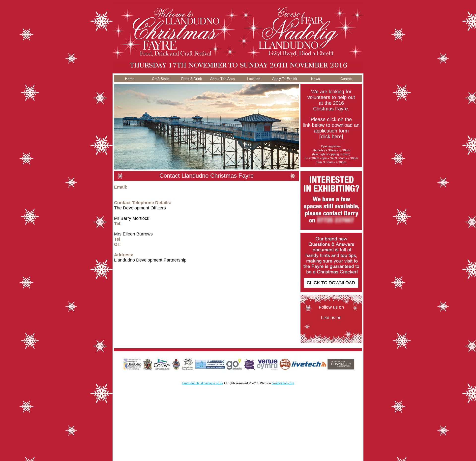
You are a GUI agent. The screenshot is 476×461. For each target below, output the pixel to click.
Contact (346, 79)
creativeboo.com (283, 383)
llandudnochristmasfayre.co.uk (202, 383)
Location (253, 79)
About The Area (222, 79)
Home (129, 79)
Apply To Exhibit (284, 79)
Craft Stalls (160, 79)
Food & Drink (191, 79)
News (315, 79)
